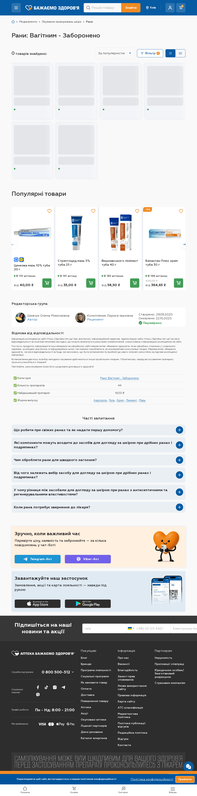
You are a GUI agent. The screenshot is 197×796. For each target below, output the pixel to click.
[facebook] (38, 687)
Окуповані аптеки (93, 719)
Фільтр (152, 53)
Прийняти (185, 779)
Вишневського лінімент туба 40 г (120, 262)
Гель (112, 400)
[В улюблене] (49, 211)
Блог (84, 658)
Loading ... (23, 109)
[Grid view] (170, 53)
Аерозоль (100, 400)
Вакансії (124, 664)
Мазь (142, 400)
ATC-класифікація (130, 707)
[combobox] (130, 628)
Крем (120, 400)
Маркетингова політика (128, 715)
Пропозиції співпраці (169, 664)
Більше (173, 792)
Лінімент (131, 400)
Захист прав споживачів (126, 678)
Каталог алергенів (94, 738)
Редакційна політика (132, 732)
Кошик (74, 792)
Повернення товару (94, 701)
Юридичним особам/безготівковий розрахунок (169, 674)
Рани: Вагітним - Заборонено (119, 378)
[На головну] (43, 653)
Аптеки (86, 707)
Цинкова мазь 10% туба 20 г (32, 267)
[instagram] (55, 687)
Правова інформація (132, 695)
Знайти (131, 7)
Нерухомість (163, 658)
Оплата (86, 688)
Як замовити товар (94, 682)
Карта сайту (126, 701)
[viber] (38, 695)
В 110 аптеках (25, 276)
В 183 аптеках (113, 276)
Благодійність (128, 670)
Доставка (87, 695)
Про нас (123, 658)
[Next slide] (184, 244)
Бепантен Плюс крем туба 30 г (161, 262)
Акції (84, 713)
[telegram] (63, 687)
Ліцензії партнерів (94, 725)
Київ (153, 7)
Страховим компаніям (170, 683)
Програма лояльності (96, 670)
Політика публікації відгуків (131, 725)
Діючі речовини (92, 732)
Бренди (86, 664)
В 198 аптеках (157, 276)
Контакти (124, 745)
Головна (25, 792)
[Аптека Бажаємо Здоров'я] (13, 21)
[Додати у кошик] (47, 283)
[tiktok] (46, 687)
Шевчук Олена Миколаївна (48, 315)
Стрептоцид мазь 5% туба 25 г (74, 262)
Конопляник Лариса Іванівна (110, 315)
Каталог (123, 792)
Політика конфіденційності (152, 779)
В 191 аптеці (68, 276)
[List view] (180, 53)
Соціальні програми (95, 676)
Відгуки (123, 739)
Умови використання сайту (132, 687)
